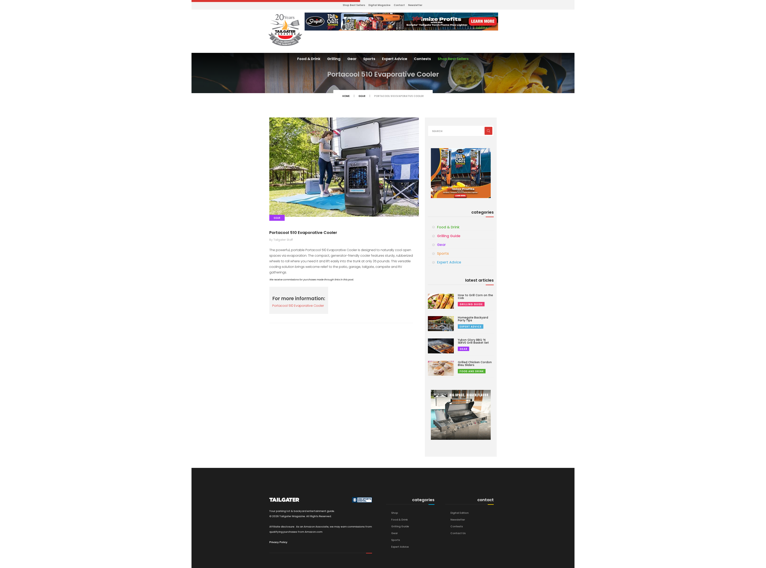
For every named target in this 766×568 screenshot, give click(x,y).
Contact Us (458, 533)
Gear (351, 58)
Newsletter (415, 5)
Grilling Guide (448, 236)
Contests (422, 58)
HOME (346, 96)
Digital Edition (459, 513)
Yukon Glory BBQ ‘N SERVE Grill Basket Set (473, 341)
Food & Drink (308, 58)
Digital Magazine (379, 5)
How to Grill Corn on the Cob (475, 296)
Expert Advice (394, 58)
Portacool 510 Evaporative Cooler (303, 232)
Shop (394, 513)
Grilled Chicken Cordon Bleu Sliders (475, 363)
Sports (369, 58)
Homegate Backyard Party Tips (473, 319)
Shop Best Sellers (354, 5)
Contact (399, 5)
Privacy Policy (278, 542)
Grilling (334, 58)
